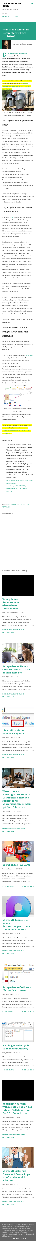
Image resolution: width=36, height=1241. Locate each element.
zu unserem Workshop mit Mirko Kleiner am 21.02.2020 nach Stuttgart (16, 86)
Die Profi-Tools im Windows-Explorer (13, 732)
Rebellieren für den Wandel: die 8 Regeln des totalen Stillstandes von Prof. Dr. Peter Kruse (17, 1108)
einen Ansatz (29, 355)
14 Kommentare (8, 1070)
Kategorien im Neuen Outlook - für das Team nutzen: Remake (16, 669)
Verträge (6, 507)
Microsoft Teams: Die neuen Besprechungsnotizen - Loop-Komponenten (16, 924)
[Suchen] (27, 3)
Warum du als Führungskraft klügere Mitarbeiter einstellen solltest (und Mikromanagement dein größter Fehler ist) (17, 799)
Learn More (15, 1239)
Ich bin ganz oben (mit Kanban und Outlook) (15, 1047)
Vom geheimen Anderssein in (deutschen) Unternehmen (11, 603)
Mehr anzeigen (8, 632)
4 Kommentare (8, 886)
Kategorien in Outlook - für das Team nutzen (16, 988)
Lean (27, 504)
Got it (23, 1239)
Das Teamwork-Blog (12, 4)
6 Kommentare (8, 1012)
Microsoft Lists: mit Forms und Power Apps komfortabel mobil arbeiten (16, 1175)
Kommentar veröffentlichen (13, 630)
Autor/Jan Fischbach (16, 504)
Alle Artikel (6, 16)
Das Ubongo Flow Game (16, 864)
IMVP (11, 217)
